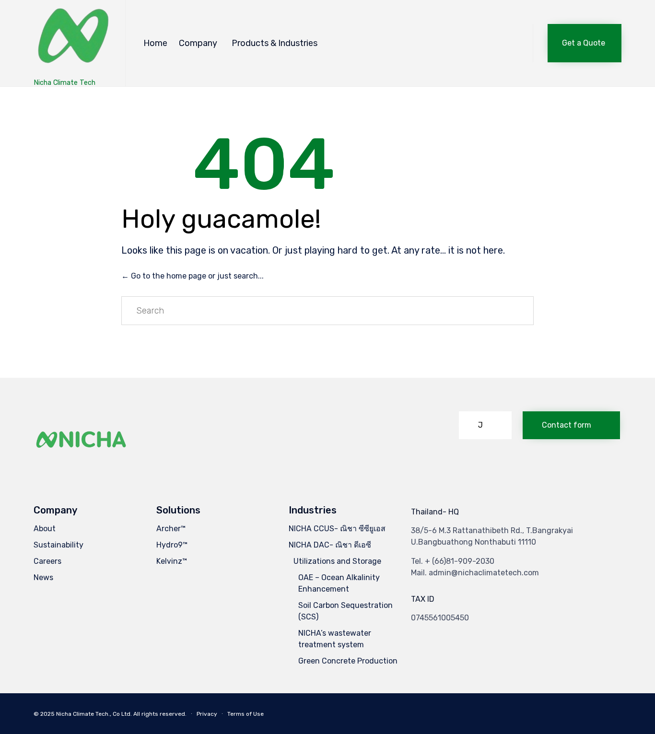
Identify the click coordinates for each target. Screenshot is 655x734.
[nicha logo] (81, 463)
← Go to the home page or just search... (192, 275)
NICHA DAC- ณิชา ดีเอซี (330, 544)
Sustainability (58, 544)
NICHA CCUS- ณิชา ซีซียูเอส (337, 528)
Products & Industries (274, 43)
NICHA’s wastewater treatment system (334, 639)
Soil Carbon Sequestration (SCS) (345, 611)
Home (155, 43)
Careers (47, 561)
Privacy (207, 714)
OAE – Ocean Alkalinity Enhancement (339, 583)
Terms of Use (245, 714)
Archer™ (171, 528)
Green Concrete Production (348, 660)
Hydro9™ (171, 544)
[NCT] (72, 38)
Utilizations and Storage (337, 561)
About (45, 528)
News (43, 577)
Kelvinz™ (171, 561)
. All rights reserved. (158, 714)
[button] (584, 43)
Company (198, 43)
